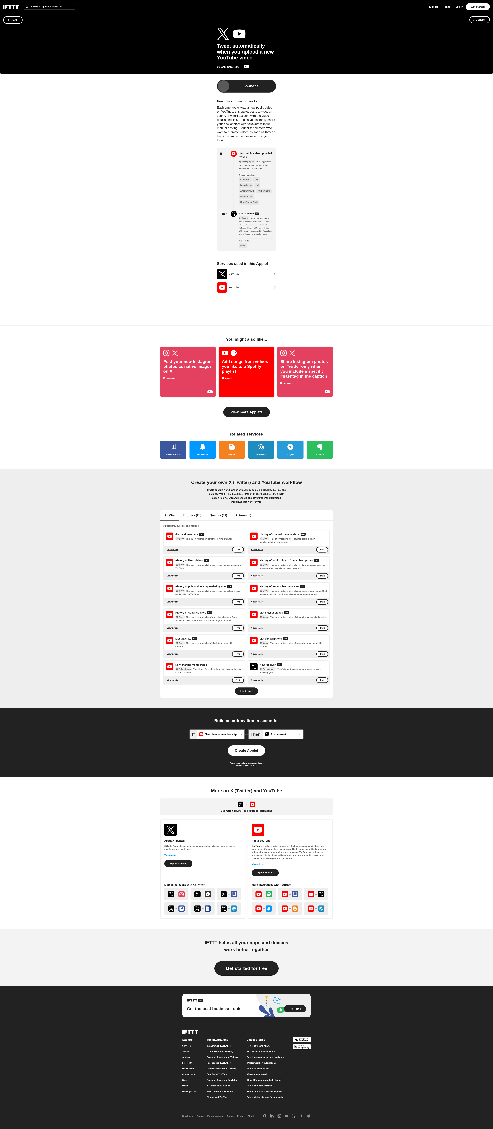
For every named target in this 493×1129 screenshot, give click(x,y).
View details (172, 550)
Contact (230, 1116)
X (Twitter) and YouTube (218, 1086)
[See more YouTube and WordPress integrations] (316, 908)
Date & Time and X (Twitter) (220, 1051)
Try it (238, 550)
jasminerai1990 (230, 66)
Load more (246, 691)
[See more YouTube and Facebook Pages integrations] (290, 894)
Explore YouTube (265, 873)
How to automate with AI (258, 1046)
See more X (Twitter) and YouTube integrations (246, 811)
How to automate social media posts (264, 1091)
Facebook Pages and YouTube (222, 1080)
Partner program (215, 1116)
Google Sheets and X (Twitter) (221, 1069)
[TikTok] (301, 1116)
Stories (185, 1051)
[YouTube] (286, 1116)
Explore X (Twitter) (178, 863)
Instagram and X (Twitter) (219, 1046)
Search (185, 1080)
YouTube (256, 846)
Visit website (170, 855)
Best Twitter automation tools (261, 1051)
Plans (447, 7)
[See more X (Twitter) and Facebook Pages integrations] (229, 894)
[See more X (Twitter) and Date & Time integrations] (203, 894)
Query (181, 539)
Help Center (188, 1069)
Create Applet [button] (246, 750)
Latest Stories (256, 1039)
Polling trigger (184, 669)
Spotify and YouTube (217, 1074)
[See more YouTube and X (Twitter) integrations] (316, 894)
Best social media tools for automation (265, 1097)
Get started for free (246, 968)
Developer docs (190, 1091)
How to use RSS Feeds (258, 1069)
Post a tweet (247, 213)
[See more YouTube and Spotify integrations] (264, 894)
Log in (459, 7)
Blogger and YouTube (217, 1097)
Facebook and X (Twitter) (219, 1063)
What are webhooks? (257, 1074)
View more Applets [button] (246, 412)
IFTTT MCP (187, 1063)
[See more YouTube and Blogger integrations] (290, 908)
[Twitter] (293, 1116)
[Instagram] (279, 1116)
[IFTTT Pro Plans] (246, 67)
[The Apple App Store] (302, 1040)
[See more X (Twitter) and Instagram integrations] (176, 894)
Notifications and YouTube (220, 1091)
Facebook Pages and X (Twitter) (222, 1057)
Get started (478, 6)
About (251, 1116)
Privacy (241, 1116)
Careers (200, 1116)
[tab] (169, 515)
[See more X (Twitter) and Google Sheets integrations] (203, 908)
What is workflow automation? (261, 1063)
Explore (433, 7)
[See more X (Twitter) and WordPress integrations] (229, 908)
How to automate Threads (259, 1086)
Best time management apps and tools (265, 1057)
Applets (186, 1057)
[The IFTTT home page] (11, 6)
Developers (187, 1116)
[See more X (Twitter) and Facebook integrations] (176, 908)
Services (186, 1046)
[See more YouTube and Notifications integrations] (264, 908)
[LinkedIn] (272, 1116)
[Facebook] (264, 1116)
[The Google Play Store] (302, 1047)
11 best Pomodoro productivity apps (264, 1080)
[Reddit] (308, 1116)
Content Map (188, 1074)
